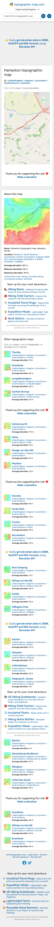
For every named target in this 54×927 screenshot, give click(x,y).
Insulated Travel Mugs (22, 302)
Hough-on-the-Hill (22, 450)
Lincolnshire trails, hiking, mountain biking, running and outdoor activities (24, 277)
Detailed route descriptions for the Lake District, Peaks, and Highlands (27, 699)
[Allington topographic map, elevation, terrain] (7, 770)
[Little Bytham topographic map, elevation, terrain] (7, 669)
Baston (16, 740)
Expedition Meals (19, 311)
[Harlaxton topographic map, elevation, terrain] (27, 221)
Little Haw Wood (21, 779)
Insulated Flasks (18, 712)
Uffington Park (20, 606)
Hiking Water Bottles (21, 719)
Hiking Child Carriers (21, 296)
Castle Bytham (33, 785)
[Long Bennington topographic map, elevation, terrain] (7, 382)
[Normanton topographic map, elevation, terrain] (7, 539)
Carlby (15, 593)
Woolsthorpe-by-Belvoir (37, 759)
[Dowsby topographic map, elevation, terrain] (7, 499)
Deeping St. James (22, 678)
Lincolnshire (40, 355)
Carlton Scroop (20, 391)
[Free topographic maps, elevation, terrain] (5, 80)
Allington (17, 766)
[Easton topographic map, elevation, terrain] (7, 643)
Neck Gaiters (16, 318)
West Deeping (19, 567)
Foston (16, 522)
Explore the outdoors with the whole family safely (27, 297)
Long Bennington (21, 378)
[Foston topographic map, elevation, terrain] (7, 526)
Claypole (17, 652)
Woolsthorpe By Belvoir (25, 753)
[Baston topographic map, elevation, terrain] (7, 744)
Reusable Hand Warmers (22, 907)
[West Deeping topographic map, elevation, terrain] (7, 571)
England (30, 355)
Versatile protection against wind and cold (26, 320)
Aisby (15, 437)
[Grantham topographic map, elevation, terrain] (7, 369)
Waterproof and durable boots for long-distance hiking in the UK (28, 290)
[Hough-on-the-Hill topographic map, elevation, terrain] (7, 454)
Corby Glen (18, 508)
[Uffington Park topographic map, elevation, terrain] (7, 610)
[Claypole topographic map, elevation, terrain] (7, 656)
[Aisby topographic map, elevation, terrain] (7, 441)
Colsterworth (19, 424)
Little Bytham (19, 665)
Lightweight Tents (18, 900)
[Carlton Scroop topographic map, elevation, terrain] (7, 395)
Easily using (28, 43)
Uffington (31, 612)
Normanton (18, 535)
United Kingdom (18, 355)
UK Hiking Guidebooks (22, 696)
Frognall (30, 684)
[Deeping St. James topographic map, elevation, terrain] (7, 682)
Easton (16, 639)
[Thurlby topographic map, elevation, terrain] (7, 356)
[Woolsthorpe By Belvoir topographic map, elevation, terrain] (7, 757)
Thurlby (16, 352)
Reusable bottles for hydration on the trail (26, 720)
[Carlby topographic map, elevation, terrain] (7, 597)
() (27, 258)
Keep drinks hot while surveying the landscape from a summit (28, 305)
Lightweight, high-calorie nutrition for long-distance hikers (28, 313)
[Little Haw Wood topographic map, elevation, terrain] (7, 783)
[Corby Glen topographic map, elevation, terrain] (7, 512)
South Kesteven (18, 357)
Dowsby (16, 495)
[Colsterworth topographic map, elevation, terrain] (7, 428)
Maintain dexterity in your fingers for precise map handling (27, 910)
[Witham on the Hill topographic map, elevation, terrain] (7, 584)
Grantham (17, 365)
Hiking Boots (16, 289)
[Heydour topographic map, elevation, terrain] (7, 467)
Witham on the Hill (22, 580)
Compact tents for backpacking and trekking (27, 902)
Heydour (17, 463)
